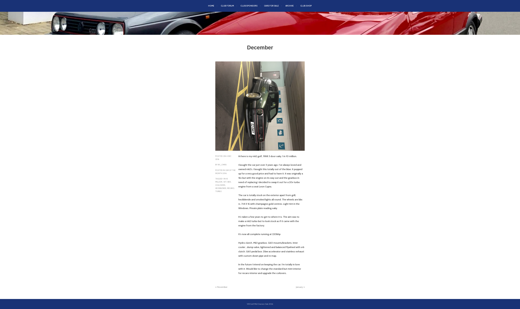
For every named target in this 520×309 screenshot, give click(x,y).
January (299, 287)
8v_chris (222, 165)
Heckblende (220, 188)
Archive (289, 6)
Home (211, 6)
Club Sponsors (248, 6)
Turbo (218, 191)
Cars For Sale (271, 6)
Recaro (230, 188)
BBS (229, 182)
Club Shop (306, 6)
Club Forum (227, 6)
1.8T (225, 182)
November (222, 287)
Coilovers (220, 185)
